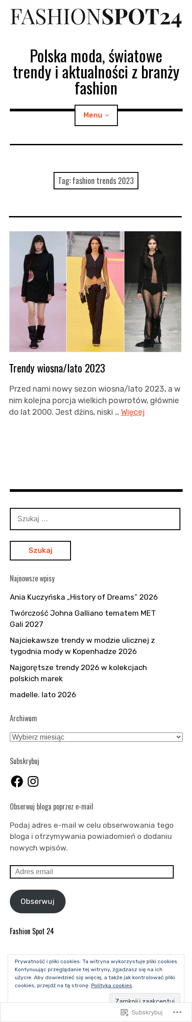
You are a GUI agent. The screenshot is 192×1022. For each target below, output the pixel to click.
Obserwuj (37, 901)
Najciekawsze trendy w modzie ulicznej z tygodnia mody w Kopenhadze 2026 (82, 646)
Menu (92, 115)
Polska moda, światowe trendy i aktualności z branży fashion (96, 71)
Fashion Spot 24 (32, 931)
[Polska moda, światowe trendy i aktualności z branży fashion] (96, 17)
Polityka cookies (111, 985)
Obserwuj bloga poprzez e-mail (51, 806)
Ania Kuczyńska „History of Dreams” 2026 (84, 597)
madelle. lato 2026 (43, 694)
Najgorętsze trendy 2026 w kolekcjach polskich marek (78, 673)
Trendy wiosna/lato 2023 (57, 368)
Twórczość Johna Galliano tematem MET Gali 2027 (83, 619)
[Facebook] (17, 781)
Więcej (133, 412)
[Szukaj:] (95, 518)
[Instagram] (33, 781)
